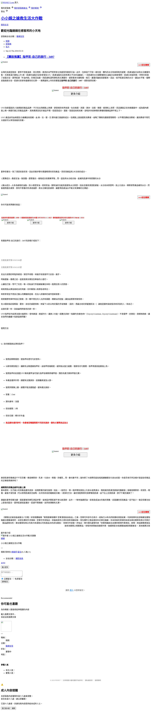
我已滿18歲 (6, 708)
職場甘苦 (20, 36)
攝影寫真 (19, 559)
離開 (13, 708)
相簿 (7, 41)
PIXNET (58, 680)
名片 (7, 47)
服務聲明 (98, 680)
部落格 (8, 44)
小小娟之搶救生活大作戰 (21, 18)
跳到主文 (4, 25)
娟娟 (3, 539)
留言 (19, 552)
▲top (3, 563)
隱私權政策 (89, 680)
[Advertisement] (55, 142)
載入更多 (5, 567)
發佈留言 (5, 582)
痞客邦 (14, 552)
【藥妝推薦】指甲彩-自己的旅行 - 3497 (30, 56)
